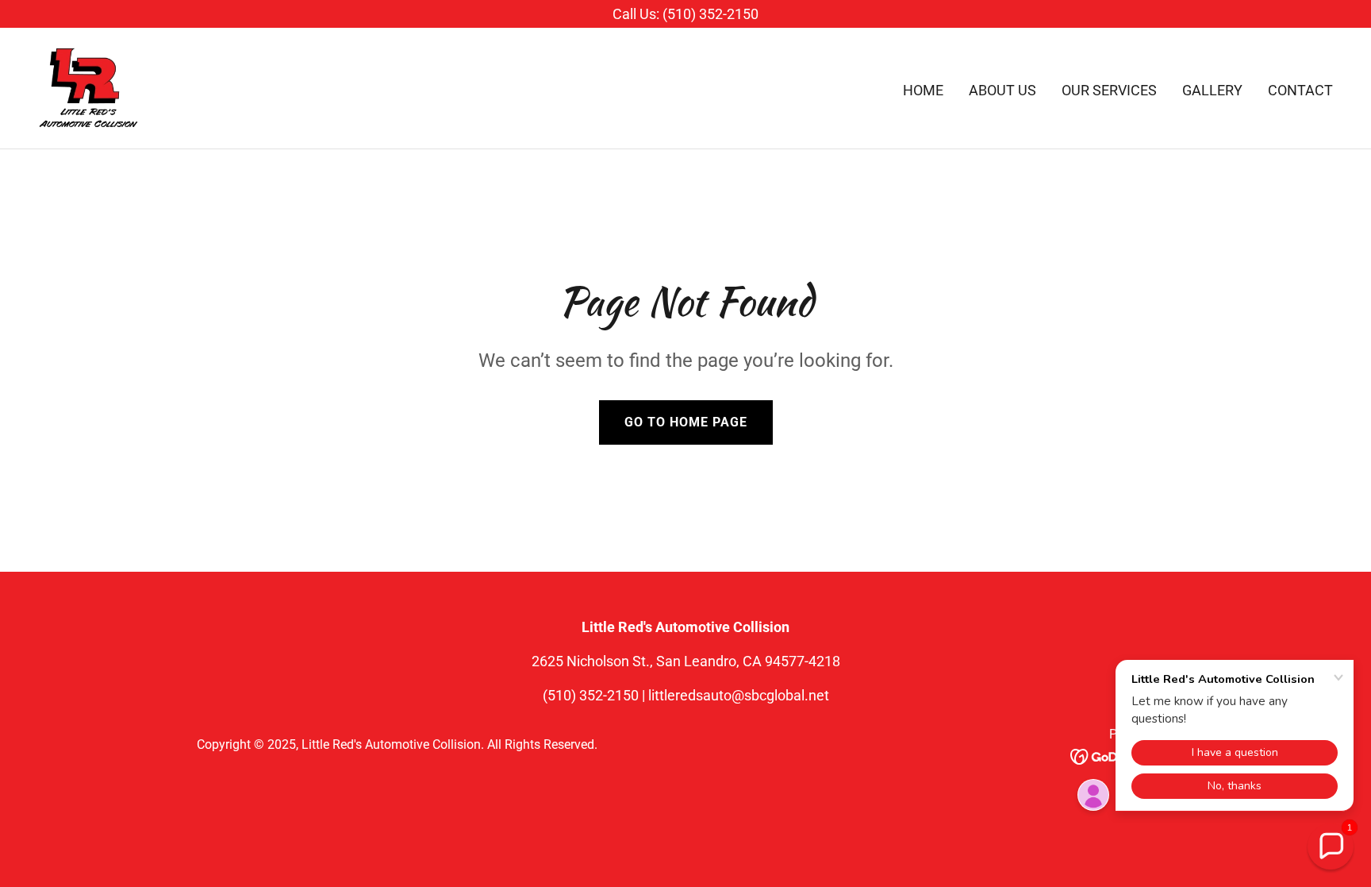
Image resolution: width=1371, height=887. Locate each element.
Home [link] (923, 90)
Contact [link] (1300, 90)
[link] (88, 87)
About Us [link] (1002, 90)
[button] (1331, 846)
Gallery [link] (1212, 90)
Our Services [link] (1109, 90)
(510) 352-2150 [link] (591, 695)
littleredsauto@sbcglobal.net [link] (738, 695)
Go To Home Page (685, 422)
